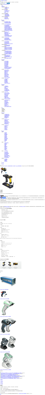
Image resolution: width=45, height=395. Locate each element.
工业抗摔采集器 (6, 11)
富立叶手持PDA (6, 104)
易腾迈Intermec (6, 73)
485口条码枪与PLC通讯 (7, 21)
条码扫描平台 (6, 65)
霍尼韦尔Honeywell (6, 70)
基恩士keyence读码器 (7, 77)
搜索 (8, 3)
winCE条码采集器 (6, 89)
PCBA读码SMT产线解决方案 (8, 53)
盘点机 (5, 87)
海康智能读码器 (6, 78)
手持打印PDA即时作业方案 (7, 36)
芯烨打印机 (5, 129)
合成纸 (5, 145)
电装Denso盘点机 (6, 92)
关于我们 (3, 162)
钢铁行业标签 (6, 156)
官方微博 (2, 0)
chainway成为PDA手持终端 (7, 106)
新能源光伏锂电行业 (4, 44)
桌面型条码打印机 (6, 115)
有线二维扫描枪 (6, 62)
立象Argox (5, 128)
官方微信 (5, 0)
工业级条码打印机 (6, 114)
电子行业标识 (6, 154)
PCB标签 (5, 135)
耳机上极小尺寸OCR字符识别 (8, 49)
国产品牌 (3, 99)
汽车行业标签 (6, 152)
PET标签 (5, 143)
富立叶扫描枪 (6, 82)
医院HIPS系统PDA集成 (7, 33)
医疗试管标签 (6, 138)
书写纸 (5, 149)
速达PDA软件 (6, 32)
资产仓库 (3, 40)
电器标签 (5, 137)
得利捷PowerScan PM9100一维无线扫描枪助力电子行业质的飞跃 (9, 377)
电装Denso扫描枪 (6, 74)
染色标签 (5, 148)
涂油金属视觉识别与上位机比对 (8, 30)
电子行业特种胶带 (6, 157)
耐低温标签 (5, 134)
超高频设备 (3, 111)
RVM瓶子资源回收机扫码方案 (8, 35)
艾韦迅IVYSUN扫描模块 (5, 13)
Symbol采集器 (6, 95)
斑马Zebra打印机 (6, 121)
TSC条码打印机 (6, 125)
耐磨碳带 (5, 160)
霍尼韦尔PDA (6, 96)
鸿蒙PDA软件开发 (4, 57)
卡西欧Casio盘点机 (6, 97)
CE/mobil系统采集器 (6, 10)
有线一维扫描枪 (6, 63)
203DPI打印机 (6, 17)
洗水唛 (5, 147)
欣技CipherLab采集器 (7, 93)
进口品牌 (3, 69)
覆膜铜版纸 (5, 146)
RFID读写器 (3, 109)
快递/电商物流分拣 (6, 37)
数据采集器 (3, 84)
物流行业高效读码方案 (7, 39)
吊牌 (5, 141)
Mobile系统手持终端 (6, 90)
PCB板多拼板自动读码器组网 (8, 51)
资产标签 (5, 132)
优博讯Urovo (6, 101)
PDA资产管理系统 (6, 41)
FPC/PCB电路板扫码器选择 (7, 52)
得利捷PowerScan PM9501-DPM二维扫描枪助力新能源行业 (8, 374)
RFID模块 (3, 108)
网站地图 (25, 393)
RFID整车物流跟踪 (6, 38)
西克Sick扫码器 (6, 76)
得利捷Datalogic (6, 71)
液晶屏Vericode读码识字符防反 (8, 29)
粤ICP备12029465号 (21, 393)
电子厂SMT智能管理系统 (7, 24)
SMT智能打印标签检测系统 (7, 26)
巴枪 (5, 12)
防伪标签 (5, 136)
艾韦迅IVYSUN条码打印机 (5, 16)
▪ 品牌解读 (1, 381)
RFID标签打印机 (6, 117)
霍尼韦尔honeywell (6, 119)
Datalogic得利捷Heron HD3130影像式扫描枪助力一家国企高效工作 (9, 375)
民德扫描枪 (5, 80)
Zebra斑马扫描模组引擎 (7, 68)
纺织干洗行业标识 (6, 155)
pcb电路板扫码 (3, 50)
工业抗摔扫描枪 (6, 66)
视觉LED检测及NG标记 (7, 55)
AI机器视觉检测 (4, 54)
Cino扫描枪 (5, 79)
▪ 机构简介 (1, 382)
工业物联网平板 (6, 86)
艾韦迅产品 (3, 6)
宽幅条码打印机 (6, 116)
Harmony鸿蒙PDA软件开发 (7, 58)
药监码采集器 (6, 88)
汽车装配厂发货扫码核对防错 (8, 28)
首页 (2, 5)
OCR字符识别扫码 (4, 46)
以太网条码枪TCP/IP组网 (7, 22)
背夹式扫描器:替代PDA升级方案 (8, 43)
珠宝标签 (5, 140)
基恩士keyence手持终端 (7, 98)
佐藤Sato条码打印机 (6, 122)
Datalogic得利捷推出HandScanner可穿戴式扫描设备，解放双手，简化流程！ (10, 378)
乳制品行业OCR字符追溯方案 (8, 47)
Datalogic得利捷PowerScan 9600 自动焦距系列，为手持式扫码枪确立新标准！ (10, 373)
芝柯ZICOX (5, 127)
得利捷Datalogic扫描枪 (6, 206)
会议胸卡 (5, 133)
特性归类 (3, 60)
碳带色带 (3, 158)
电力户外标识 (6, 151)
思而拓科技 (30, 393)
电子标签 (3, 110)
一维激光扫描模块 (6, 14)
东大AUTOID (6, 100)
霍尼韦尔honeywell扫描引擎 (7, 67)
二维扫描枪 (5, 8)
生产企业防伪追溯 (6, 25)
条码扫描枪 (3, 59)
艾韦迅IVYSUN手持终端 (5, 9)
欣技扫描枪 (5, 81)
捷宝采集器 (5, 103)
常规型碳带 (5, 159)
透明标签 (5, 144)
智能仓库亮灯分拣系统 (7, 27)
